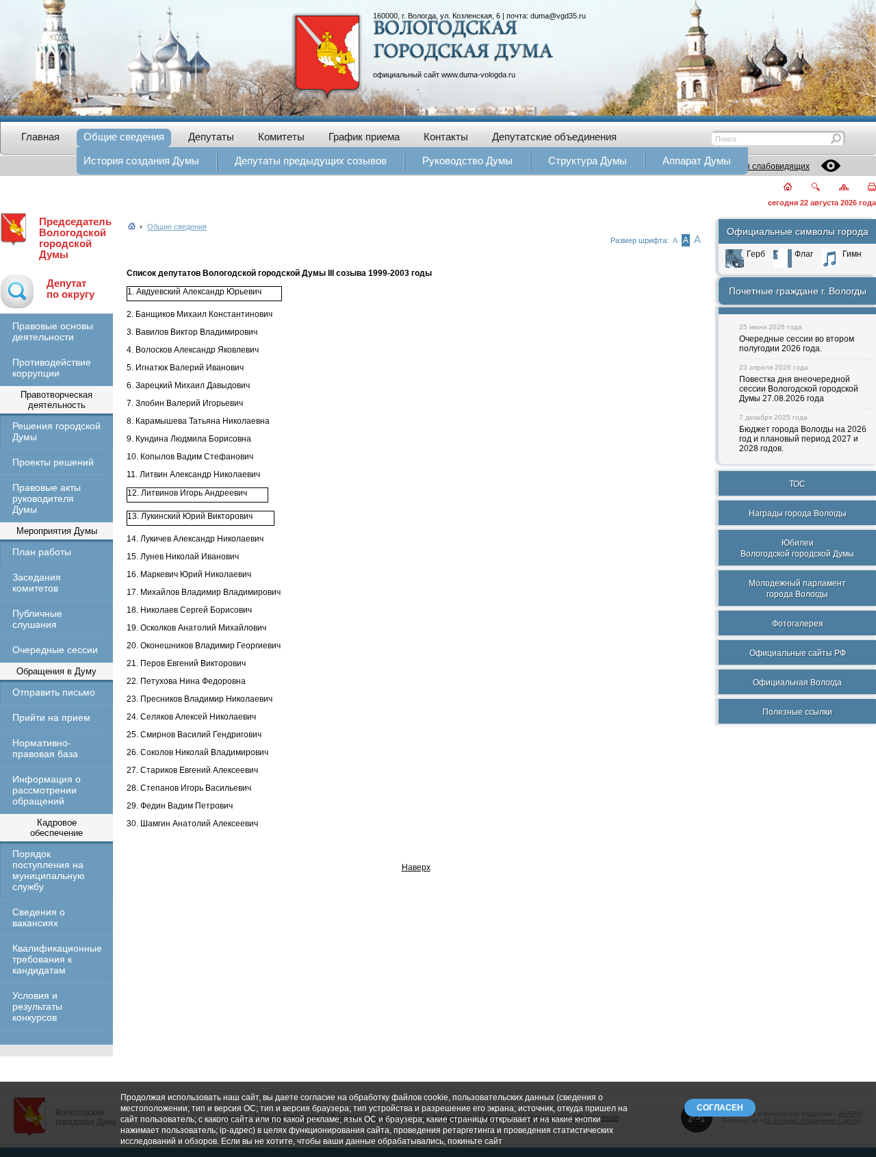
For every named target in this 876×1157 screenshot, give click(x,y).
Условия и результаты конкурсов (37, 1006)
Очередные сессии (55, 649)
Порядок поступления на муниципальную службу (48, 870)
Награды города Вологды (798, 513)
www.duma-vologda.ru (478, 75)
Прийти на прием (51, 717)
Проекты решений (53, 462)
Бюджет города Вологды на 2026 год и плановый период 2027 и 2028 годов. (802, 438)
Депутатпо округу (70, 289)
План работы (41, 551)
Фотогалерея (797, 623)
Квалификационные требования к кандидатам (56, 959)
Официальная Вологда (797, 682)
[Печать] (864, 188)
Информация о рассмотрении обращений (46, 790)
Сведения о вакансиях (38, 917)
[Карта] (836, 188)
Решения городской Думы (56, 431)
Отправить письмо (53, 692)
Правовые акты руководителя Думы (46, 498)
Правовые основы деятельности (52, 331)
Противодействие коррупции (51, 368)
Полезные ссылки (797, 712)
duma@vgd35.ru (558, 16)
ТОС (797, 484)
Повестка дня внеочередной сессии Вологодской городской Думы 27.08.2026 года (798, 388)
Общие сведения (177, 226)
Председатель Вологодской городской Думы (75, 238)
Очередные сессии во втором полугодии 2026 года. (796, 343)
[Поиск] (807, 188)
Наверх (416, 867)
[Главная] (780, 188)
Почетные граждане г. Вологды (797, 290)
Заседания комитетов (36, 583)
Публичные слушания (37, 619)
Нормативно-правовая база (45, 748)
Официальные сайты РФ (797, 653)
